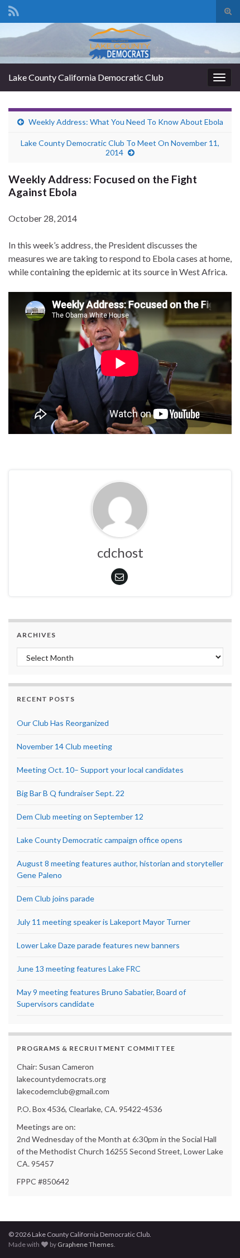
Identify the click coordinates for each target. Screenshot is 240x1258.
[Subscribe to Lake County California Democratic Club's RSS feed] (13, 9)
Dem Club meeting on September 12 (80, 816)
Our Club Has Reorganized (63, 723)
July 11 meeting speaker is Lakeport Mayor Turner (103, 922)
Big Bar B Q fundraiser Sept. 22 (70, 793)
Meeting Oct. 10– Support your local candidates (100, 769)
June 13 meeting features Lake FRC (79, 968)
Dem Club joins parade (55, 898)
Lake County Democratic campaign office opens (100, 840)
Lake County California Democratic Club (86, 77)
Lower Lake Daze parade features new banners (98, 945)
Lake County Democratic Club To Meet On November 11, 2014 (120, 147)
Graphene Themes (85, 1244)
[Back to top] (215, 1233)
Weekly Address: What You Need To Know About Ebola (125, 121)
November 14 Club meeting (64, 746)
